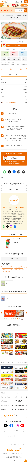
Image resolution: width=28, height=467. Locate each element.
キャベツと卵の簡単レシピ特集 (10, 259)
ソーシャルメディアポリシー (14, 441)
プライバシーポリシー (19, 436)
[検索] (25, 10)
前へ (1, 313)
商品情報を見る (17, 242)
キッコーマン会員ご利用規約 (10, 444)
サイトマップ (21, 444)
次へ (26, 313)
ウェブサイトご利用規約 (8, 436)
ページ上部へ (25, 460)
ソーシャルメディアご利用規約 (14, 439)
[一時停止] (22, 319)
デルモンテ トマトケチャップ (9, 102)
